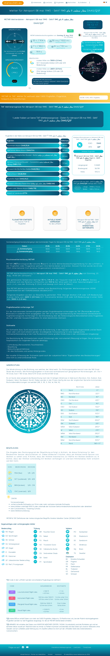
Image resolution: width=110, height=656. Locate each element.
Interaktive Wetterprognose (61, 647)
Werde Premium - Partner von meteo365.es (32, 654)
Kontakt (50, 654)
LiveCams (77, 647)
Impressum (58, 654)
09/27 (15, 81)
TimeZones (87, 647)
